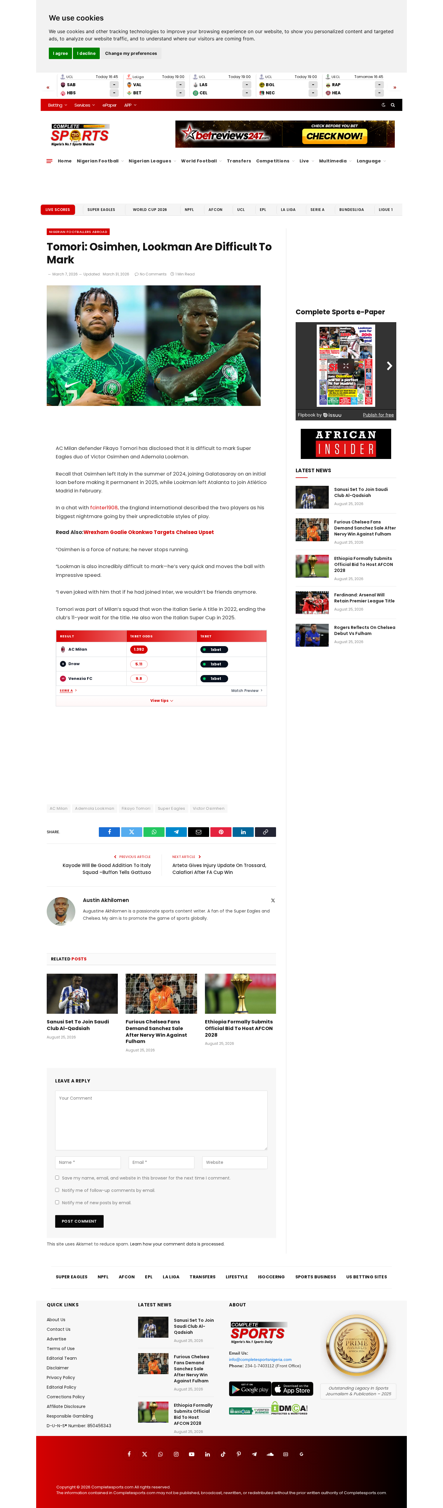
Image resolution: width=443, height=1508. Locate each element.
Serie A (317, 209)
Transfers (239, 161)
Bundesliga (351, 209)
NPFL (189, 209)
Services (82, 105)
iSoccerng (271, 1277)
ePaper (109, 105)
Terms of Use (61, 1349)
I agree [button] (60, 53)
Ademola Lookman (94, 808)
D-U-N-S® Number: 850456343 (79, 1426)
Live (304, 161)
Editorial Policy (61, 1387)
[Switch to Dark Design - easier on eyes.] (383, 105)
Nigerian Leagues (150, 161)
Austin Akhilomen (106, 900)
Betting (55, 105)
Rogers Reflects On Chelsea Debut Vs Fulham (364, 630)
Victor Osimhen (209, 808)
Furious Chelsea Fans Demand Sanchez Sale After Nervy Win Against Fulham (156, 1032)
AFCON (215, 209)
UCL (241, 209)
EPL (263, 209)
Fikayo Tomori (136, 808)
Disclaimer (58, 1368)
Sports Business (315, 1277)
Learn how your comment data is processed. (177, 1244)
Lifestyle (237, 1277)
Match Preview (245, 691)
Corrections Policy (66, 1397)
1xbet (216, 649)
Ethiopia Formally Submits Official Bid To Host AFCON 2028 (239, 1028)
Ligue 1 (386, 209)
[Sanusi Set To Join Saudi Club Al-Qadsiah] (82, 994)
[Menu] (49, 161)
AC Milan (59, 808)
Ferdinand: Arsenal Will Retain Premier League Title (364, 598)
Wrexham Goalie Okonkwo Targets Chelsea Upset (148, 532)
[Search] (392, 105)
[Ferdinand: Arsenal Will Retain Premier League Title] (312, 602)
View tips (159, 700)
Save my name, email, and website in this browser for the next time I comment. (146, 1178)
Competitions (273, 161)
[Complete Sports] (80, 135)
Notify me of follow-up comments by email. (108, 1190)
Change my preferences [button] (131, 53)
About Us (56, 1320)
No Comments (153, 274)
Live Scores (58, 209)
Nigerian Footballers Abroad (78, 231)
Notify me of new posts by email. (96, 1203)
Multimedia (333, 161)
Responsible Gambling (70, 1416)
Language (369, 161)
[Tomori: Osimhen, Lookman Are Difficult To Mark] (154, 404)
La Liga (288, 209)
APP (127, 105)
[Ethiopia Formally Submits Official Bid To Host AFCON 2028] (240, 994)
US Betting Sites (366, 1277)
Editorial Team (62, 1358)
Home (65, 161)
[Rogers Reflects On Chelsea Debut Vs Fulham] (312, 635)
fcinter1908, (104, 507)
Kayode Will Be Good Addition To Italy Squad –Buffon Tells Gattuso (107, 868)
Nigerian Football (98, 161)
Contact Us (59, 1329)
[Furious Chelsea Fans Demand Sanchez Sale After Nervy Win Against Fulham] (161, 994)
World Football (199, 161)
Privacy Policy (61, 1377)
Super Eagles (101, 209)
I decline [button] (86, 53)
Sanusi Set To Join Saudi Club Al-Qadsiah (78, 1025)
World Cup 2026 (150, 209)
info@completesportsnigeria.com (260, 1359)
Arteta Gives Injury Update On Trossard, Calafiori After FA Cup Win (219, 868)
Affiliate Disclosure (66, 1406)
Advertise (56, 1339)
